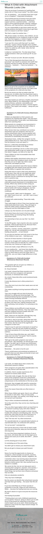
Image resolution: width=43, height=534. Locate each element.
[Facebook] (18, 519)
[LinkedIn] (21, 519)
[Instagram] (24, 519)
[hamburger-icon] (41, 1)
